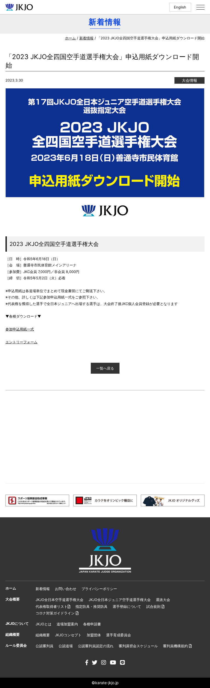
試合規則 (154, 606)
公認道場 (66, 646)
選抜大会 (163, 599)
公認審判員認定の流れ (95, 646)
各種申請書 (92, 624)
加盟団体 (94, 635)
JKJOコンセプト (68, 635)
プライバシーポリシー (99, 589)
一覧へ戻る (105, 368)
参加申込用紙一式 (19, 329)
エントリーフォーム (21, 342)
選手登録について (127, 606)
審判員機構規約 (176, 646)
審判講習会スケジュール (138, 646)
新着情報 (86, 38)
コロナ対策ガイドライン (56, 613)
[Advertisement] (105, 437)
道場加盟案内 (67, 624)
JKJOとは (43, 624)
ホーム (70, 38)
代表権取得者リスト (52, 606)
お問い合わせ (65, 589)
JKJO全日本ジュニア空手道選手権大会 (120, 599)
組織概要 (43, 635)
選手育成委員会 (118, 635)
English (180, 7)
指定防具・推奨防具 (91, 606)
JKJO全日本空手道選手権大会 (59, 599)
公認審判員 (44, 646)
